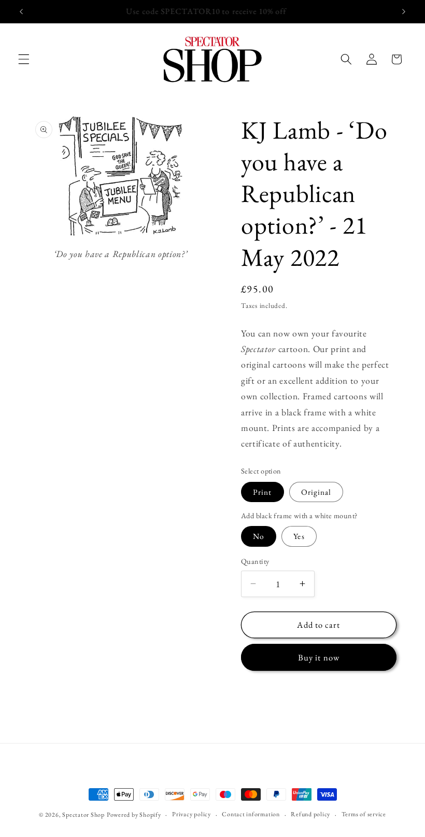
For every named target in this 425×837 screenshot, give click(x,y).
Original (316, 492)
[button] (23, 59)
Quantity (255, 561)
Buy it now (318, 657)
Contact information (251, 814)
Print (262, 492)
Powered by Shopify (134, 815)
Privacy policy (191, 814)
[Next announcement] (403, 11)
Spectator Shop (83, 815)
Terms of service (364, 814)
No (258, 536)
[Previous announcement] (21, 11)
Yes (298, 536)
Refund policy (310, 814)
